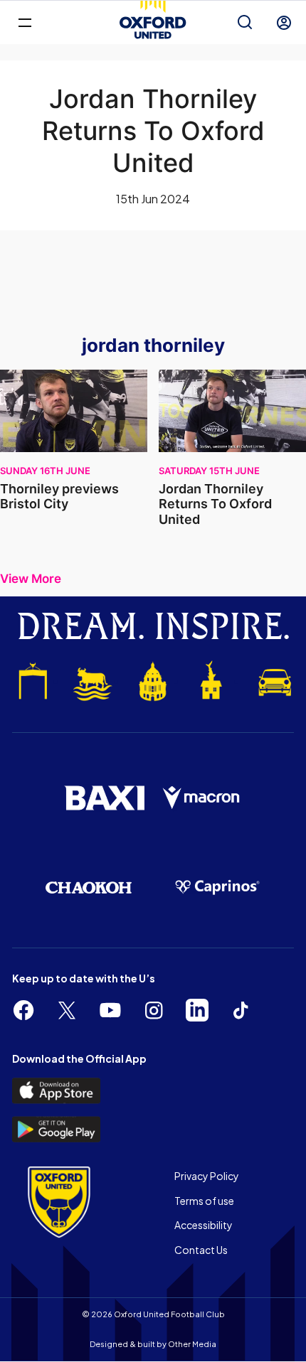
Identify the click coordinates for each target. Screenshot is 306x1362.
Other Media (192, 1343)
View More (30, 579)
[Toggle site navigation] (24, 21)
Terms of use (204, 1200)
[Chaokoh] (89, 887)
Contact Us (201, 1249)
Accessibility (203, 1224)
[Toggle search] (245, 23)
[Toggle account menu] (283, 22)
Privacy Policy (206, 1175)
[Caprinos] (217, 887)
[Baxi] (104, 798)
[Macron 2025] (202, 798)
